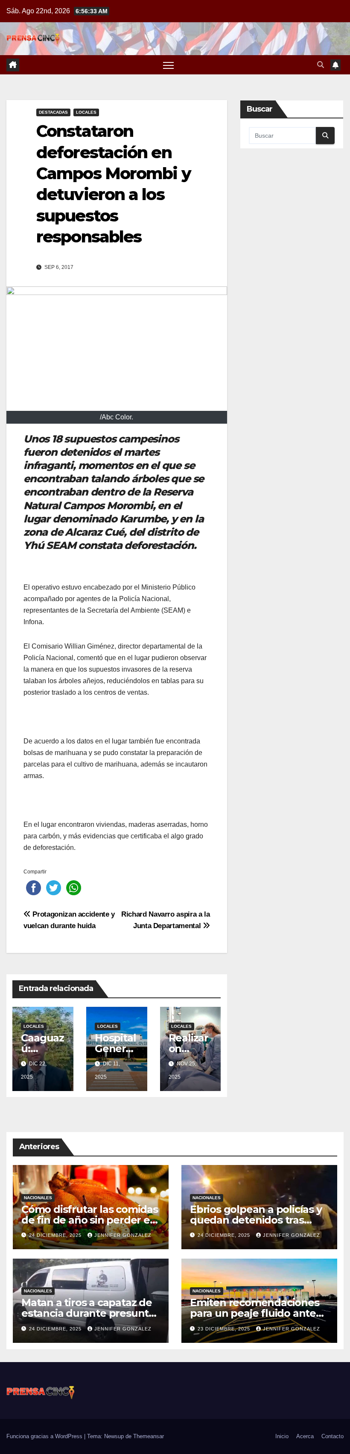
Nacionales (38, 1197)
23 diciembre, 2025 (225, 1328)
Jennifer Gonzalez (123, 1235)
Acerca (305, 1436)
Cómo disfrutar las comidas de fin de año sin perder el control (89, 1220)
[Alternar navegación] (168, 64)
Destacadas (53, 112)
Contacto (332, 1436)
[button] (320, 64)
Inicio (282, 1436)
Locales (86, 112)
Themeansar (148, 1436)
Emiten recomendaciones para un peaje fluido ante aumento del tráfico (254, 1313)
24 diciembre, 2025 (56, 1235)
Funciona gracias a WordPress (45, 1436)
